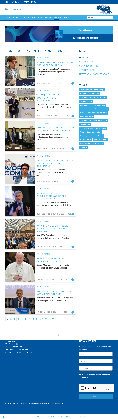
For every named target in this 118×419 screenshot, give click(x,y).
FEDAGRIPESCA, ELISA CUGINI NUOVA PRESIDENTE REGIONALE (54, 163)
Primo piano (43, 58)
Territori (48, 17)
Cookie (50, 417)
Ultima (52, 319)
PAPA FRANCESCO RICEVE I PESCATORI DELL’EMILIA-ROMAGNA (52, 229)
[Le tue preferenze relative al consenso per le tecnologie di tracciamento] (4, 417)
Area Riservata (30, 2)
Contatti (67, 17)
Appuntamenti (86, 70)
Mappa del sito (65, 417)
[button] (28, 17)
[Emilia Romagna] (13, 9)
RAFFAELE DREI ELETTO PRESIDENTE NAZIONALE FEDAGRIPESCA (51, 196)
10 (41, 319)
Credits (81, 417)
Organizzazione (19, 17)
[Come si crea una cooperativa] (59, 34)
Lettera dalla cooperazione (94, 74)
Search (111, 17)
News (56, 17)
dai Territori (86, 62)
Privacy (39, 417)
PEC (6, 2)
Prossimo (46, 319)
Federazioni (36, 17)
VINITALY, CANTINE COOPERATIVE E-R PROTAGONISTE (47, 98)
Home (7, 17)
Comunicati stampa (89, 66)
